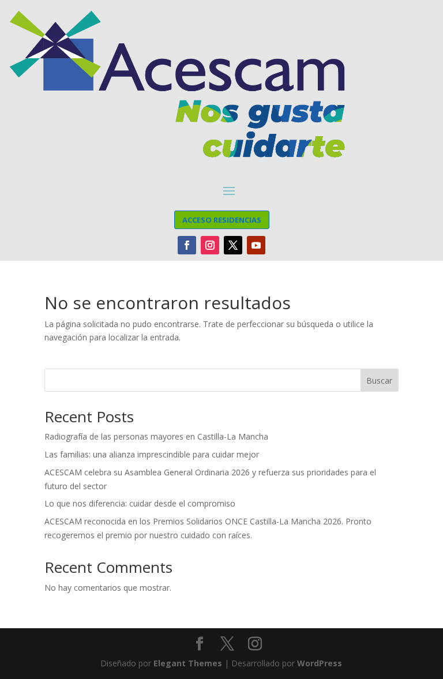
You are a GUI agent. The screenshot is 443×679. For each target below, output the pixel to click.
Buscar (379, 380)
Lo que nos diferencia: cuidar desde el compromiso (139, 503)
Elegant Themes (187, 663)
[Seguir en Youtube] (256, 245)
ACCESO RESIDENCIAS (221, 220)
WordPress (319, 663)
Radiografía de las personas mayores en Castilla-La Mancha (156, 436)
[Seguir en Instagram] (210, 245)
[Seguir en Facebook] (187, 245)
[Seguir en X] (233, 245)
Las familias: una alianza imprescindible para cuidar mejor (151, 454)
